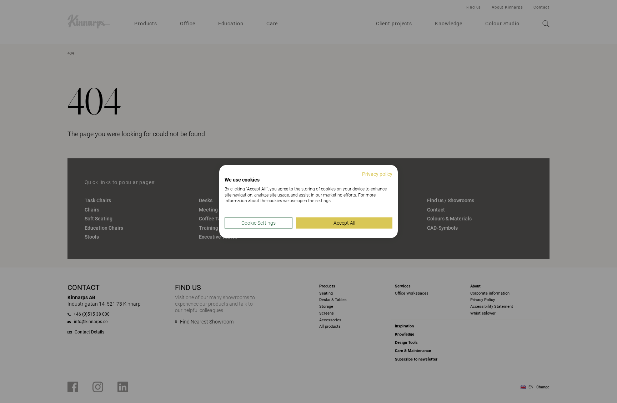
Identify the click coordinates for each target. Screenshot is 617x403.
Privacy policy (377, 174)
